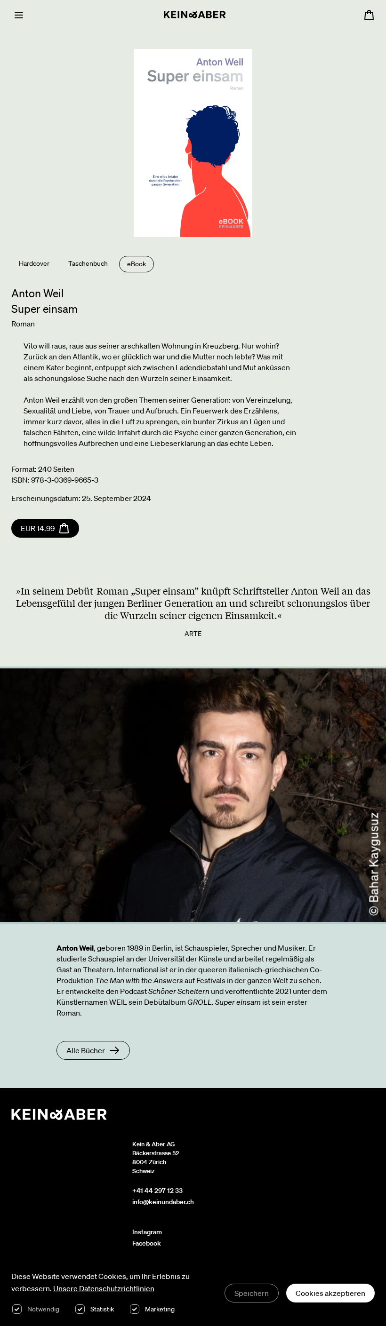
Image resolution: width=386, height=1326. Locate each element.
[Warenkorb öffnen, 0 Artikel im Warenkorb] (369, 15)
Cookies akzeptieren (330, 1293)
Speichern (251, 1293)
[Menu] (18, 15)
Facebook (146, 1243)
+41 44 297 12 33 (157, 1190)
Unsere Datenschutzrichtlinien (103, 1288)
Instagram (147, 1232)
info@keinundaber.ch (163, 1202)
